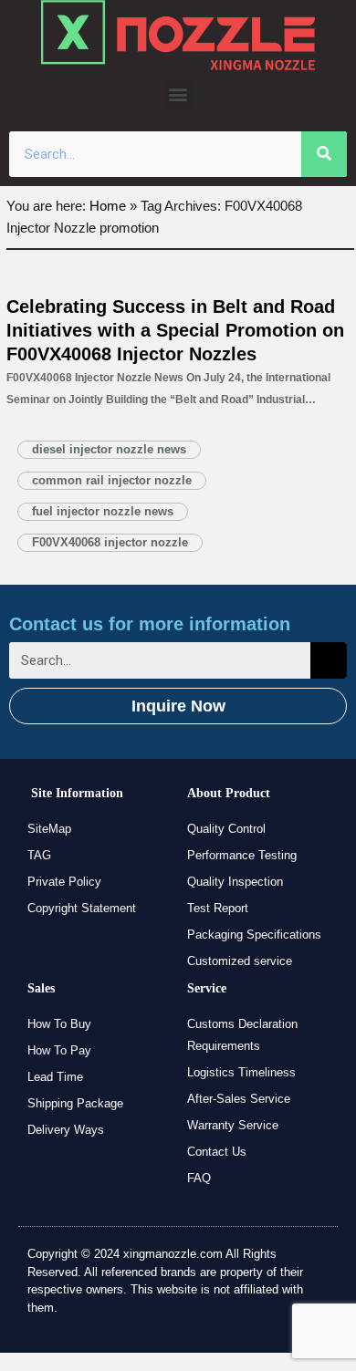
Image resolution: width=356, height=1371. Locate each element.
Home (107, 205)
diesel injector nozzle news (109, 449)
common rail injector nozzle (112, 480)
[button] (178, 94)
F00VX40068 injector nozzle (110, 542)
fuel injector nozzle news (102, 511)
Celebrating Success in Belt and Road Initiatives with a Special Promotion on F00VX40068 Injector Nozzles (175, 330)
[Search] (324, 154)
